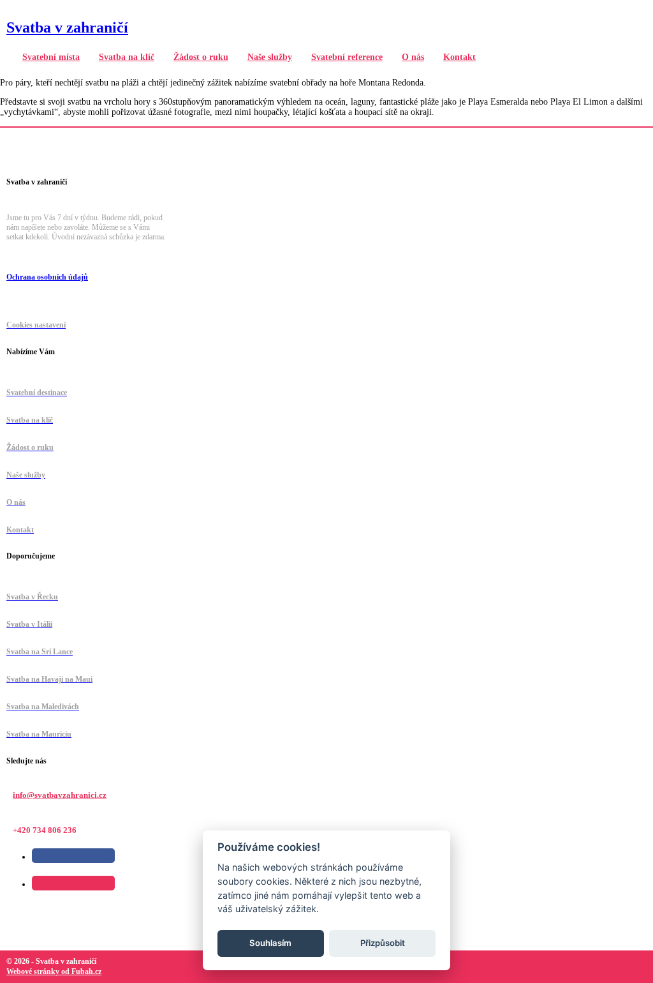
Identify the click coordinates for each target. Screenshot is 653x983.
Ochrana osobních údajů (47, 277)
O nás (413, 57)
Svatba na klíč (126, 57)
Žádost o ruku (200, 57)
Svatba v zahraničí (67, 27)
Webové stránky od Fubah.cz (53, 971)
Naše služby (269, 57)
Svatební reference (347, 57)
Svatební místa (51, 57)
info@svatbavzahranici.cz (59, 795)
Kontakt (459, 57)
